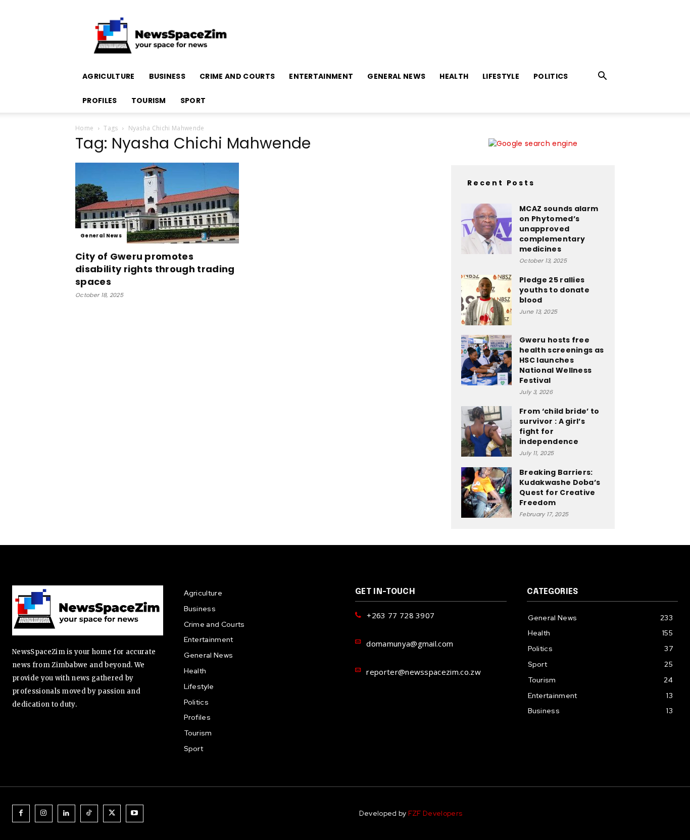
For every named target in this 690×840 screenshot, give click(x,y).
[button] (602, 77)
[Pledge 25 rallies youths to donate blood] (486, 300)
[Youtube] (134, 813)
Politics (550, 76)
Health (453, 76)
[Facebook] (21, 813)
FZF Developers (435, 813)
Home (84, 128)
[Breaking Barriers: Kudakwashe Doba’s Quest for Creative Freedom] (486, 492)
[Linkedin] (66, 813)
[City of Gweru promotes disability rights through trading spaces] (157, 203)
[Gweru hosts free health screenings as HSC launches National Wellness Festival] (486, 360)
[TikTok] (89, 813)
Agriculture (108, 76)
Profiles (99, 100)
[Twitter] (112, 813)
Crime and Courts (237, 76)
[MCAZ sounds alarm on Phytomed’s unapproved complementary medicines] (486, 229)
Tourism (148, 100)
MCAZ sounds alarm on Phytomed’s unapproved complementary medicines (558, 229)
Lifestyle (500, 76)
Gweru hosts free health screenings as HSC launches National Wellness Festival (561, 360)
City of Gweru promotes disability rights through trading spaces (155, 269)
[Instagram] (44, 813)
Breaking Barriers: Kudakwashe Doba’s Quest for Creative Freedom (559, 487)
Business (167, 76)
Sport (193, 100)
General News (396, 76)
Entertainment (321, 76)
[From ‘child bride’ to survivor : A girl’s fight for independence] (486, 431)
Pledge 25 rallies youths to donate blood (554, 290)
